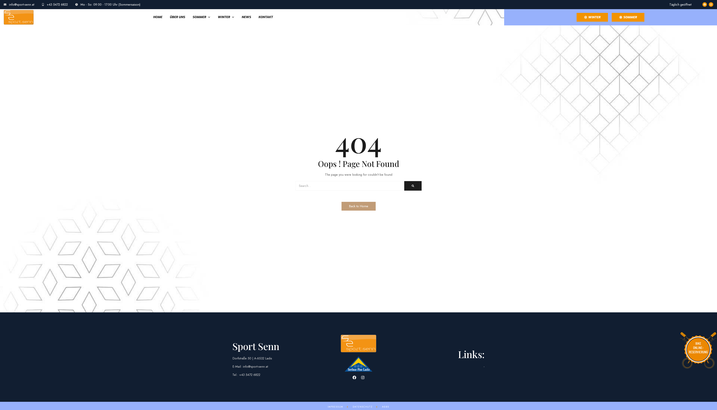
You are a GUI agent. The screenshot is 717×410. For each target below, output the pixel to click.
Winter (224, 17)
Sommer (199, 17)
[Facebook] (704, 4)
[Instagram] (711, 4)
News (246, 17)
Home (157, 17)
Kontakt (265, 17)
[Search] (413, 186)
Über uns (177, 17)
